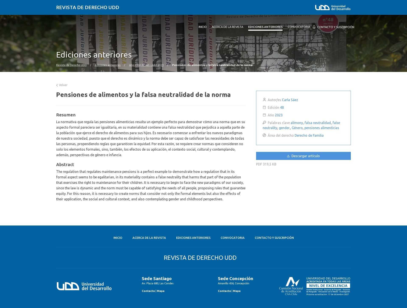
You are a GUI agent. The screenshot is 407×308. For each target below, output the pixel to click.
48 (282, 107)
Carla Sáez (290, 100)
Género (297, 128)
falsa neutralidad (318, 123)
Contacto (148, 290)
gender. (284, 128)
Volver (62, 85)
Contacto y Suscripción (274, 237)
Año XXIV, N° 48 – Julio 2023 (146, 65)
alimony (297, 123)
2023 (279, 115)
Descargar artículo (305, 156)
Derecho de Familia (309, 135)
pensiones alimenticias (321, 128)
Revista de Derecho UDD (87, 7)
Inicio (117, 237)
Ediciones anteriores (108, 65)
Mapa (160, 290)
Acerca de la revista (149, 237)
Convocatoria (233, 237)
